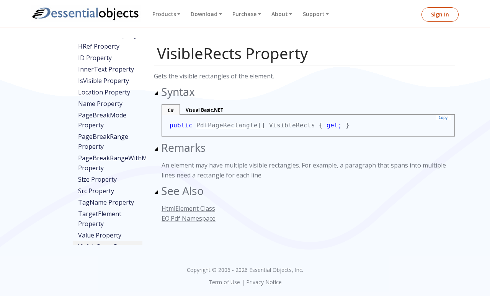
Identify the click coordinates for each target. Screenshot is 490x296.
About (279, 14)
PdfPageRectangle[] (230, 125)
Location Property (104, 92)
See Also (182, 191)
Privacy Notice (264, 282)
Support (314, 14)
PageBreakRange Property (103, 141)
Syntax (178, 92)
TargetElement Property (99, 219)
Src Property (96, 191)
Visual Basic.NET (204, 110)
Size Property (97, 179)
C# (171, 110)
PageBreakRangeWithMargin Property (110, 163)
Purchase (244, 14)
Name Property (100, 103)
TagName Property (106, 202)
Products (164, 14)
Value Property (99, 235)
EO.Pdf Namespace (189, 218)
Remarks (183, 147)
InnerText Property (106, 69)
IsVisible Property (103, 80)
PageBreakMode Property (102, 120)
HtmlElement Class (188, 208)
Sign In (440, 14)
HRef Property (98, 46)
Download (204, 14)
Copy (443, 117)
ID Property (95, 58)
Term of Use (224, 282)
